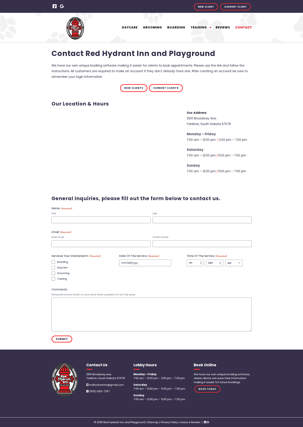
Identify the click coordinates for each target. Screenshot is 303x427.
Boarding (176, 27)
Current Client (235, 6)
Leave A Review (190, 422)
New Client (206, 6)
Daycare (130, 27)
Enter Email (58, 237)
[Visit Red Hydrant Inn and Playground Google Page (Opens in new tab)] (62, 6)
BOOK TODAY (207, 389)
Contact (243, 27)
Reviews (223, 27)
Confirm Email (160, 237)
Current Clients (166, 88)
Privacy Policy (169, 422)
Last (155, 213)
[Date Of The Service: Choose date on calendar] (173, 263)
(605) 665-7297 (99, 391)
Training (199, 27)
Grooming (152, 27)
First (54, 213)
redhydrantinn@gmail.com (106, 385)
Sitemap (153, 422)
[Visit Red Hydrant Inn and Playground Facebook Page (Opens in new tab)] (55, 6)
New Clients (133, 88)
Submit (62, 339)
